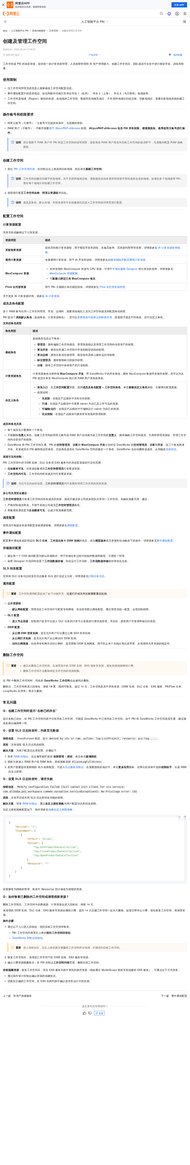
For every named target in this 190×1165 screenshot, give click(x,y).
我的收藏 (177, 54)
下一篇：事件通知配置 (174, 996)
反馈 (101, 1013)
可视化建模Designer (124, 269)
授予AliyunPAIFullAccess (64, 128)
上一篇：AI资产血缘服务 (17, 996)
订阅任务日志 (96, 576)
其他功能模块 (38, 30)
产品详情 (93, 54)
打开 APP (179, 5)
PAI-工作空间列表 (24, 169)
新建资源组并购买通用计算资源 (126, 259)
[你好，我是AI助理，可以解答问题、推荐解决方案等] (169, 13)
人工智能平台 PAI (19, 30)
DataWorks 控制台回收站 (27, 938)
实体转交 (171, 449)
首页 (5, 30)
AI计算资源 (52, 296)
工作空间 (53, 30)
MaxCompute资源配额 (64, 273)
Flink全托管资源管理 (112, 287)
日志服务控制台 (74, 767)
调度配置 (72, 525)
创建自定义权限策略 (60, 809)
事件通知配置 (165, 540)
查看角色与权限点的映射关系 (94, 317)
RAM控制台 (21, 756)
